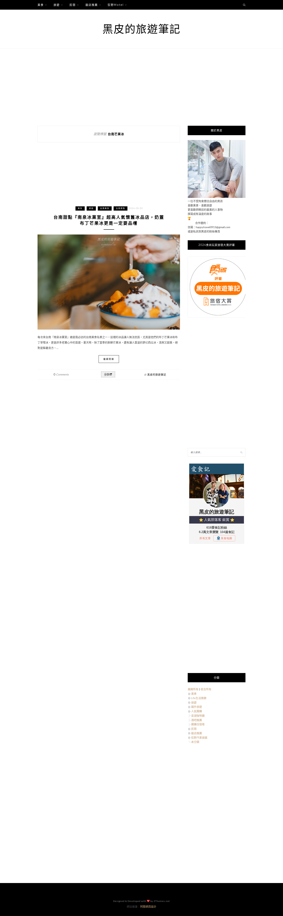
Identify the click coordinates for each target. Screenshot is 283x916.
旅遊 (57, 5)
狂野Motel (116, 5)
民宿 (72, 5)
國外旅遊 (196, 706)
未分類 (195, 741)
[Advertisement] (141, 87)
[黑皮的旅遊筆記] (216, 196)
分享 (106, 374)
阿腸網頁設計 (148, 906)
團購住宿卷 (198, 724)
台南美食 (104, 208)
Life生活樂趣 (198, 698)
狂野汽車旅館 (199, 737)
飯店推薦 (91, 5)
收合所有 (206, 689)
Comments (61, 374)
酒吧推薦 (196, 720)
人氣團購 (196, 711)
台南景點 (120, 208)
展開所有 (193, 689)
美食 (41, 5)
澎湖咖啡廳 (198, 715)
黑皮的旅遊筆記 (141, 29)
